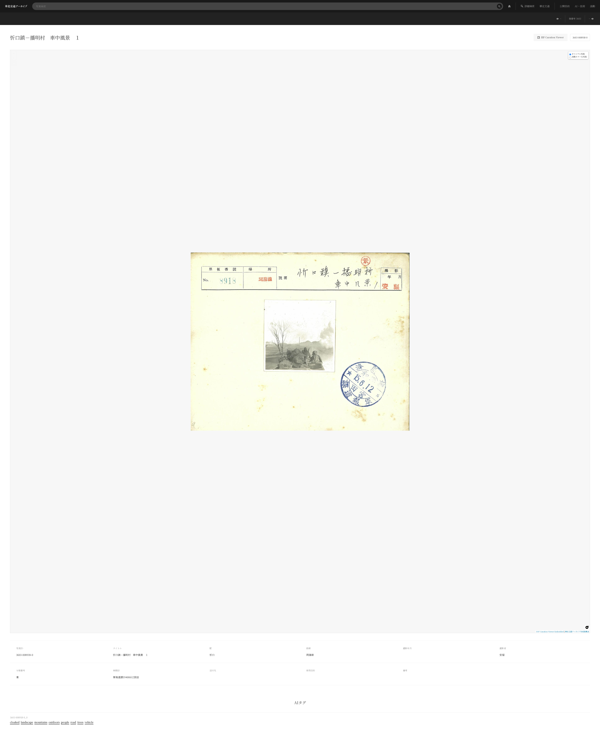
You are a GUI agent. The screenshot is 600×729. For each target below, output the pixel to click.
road (73, 722)
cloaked (15, 722)
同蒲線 (310, 655)
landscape (27, 722)
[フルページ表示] (14, 63)
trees (80, 722)
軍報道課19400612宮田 (126, 677)
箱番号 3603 (575, 18)
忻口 (212, 655)
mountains (40, 722)
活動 (592, 6)
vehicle (89, 722)
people (65, 722)
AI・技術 (580, 6)
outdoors (54, 722)
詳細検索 (530, 6)
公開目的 (565, 6)
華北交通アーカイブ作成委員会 (577, 631)
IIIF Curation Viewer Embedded (550, 631)
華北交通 (545, 6)
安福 (502, 655)
